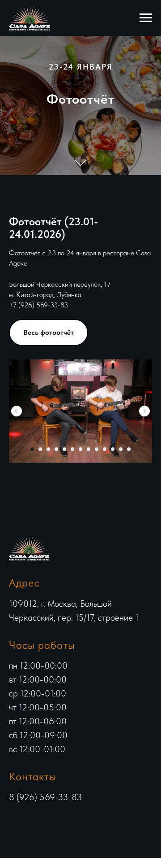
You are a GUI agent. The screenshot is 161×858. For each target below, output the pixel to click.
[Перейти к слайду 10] (104, 703)
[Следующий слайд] (144, 665)
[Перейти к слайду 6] (72, 703)
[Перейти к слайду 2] (40, 703)
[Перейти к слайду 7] (80, 703)
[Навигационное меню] (146, 17)
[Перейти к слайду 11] (112, 703)
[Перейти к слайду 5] (64, 703)
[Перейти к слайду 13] (129, 703)
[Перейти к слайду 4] (56, 703)
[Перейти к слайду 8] (88, 703)
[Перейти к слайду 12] (121, 703)
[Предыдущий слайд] (16, 665)
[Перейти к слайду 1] (32, 703)
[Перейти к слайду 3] (48, 703)
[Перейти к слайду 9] (96, 703)
